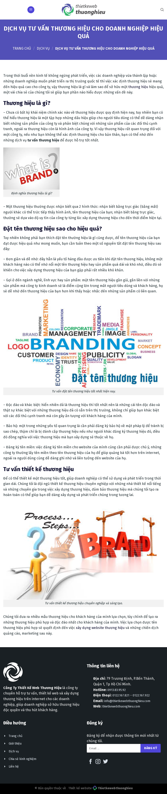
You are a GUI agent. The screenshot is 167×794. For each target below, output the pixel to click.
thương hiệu (138, 87)
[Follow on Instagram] (97, 762)
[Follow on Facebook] (90, 762)
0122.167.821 (120, 695)
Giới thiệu (15, 743)
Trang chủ (22, 48)
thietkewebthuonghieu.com (121, 706)
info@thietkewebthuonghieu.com (127, 701)
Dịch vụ (43, 48)
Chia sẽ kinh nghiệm (22, 759)
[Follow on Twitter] (105, 762)
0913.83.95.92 (116, 690)
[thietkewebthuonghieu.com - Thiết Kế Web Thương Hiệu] (83, 10)
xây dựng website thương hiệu (100, 628)
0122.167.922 (141, 695)
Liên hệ (14, 766)
